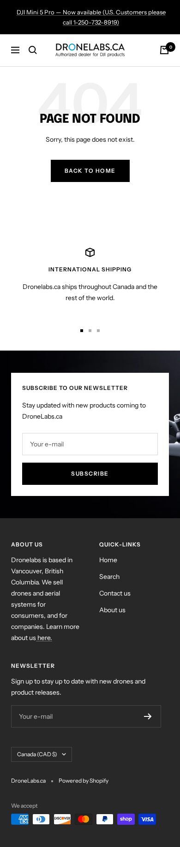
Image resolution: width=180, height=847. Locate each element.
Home (108, 560)
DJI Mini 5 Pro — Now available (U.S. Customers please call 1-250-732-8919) (91, 17)
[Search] (33, 50)
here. (44, 638)
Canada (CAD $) (37, 754)
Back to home (90, 170)
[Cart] (164, 50)
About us (112, 610)
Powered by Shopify (83, 780)
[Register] (148, 716)
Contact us (115, 593)
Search (109, 576)
